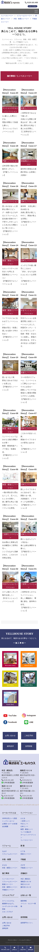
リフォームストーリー (24, 15)
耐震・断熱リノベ (27, 829)
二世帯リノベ (25, 821)
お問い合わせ (10, 735)
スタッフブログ (32, 6)
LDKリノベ (24, 826)
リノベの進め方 (26, 832)
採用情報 (28, 746)
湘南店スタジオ (26, 881)
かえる (23, 818)
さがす (23, 865)
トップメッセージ (8, 821)
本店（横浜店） (26, 879)
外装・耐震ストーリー (21, 19)
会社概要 (5, 826)
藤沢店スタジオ (26, 887)
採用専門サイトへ (27, 923)
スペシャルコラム (8, 901)
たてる (23, 851)
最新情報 (24, 901)
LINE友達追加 (9, 782)
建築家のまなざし (8, 903)
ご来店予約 (28, 735)
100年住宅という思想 (9, 818)
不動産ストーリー (27, 868)
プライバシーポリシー (13, 940)
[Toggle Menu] (36, 11)
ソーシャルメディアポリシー (25, 940)
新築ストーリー (26, 854)
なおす (4, 851)
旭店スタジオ (25, 884)
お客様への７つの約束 (9, 824)
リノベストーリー (7, 15)
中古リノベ (24, 824)
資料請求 (10, 746)
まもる (4, 865)
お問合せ (14, 949)
